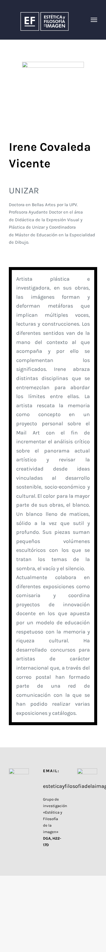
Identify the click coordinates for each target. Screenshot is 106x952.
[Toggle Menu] (94, 20)
